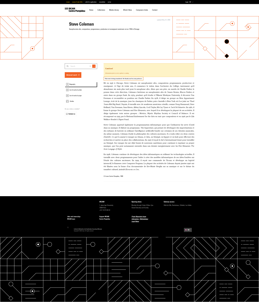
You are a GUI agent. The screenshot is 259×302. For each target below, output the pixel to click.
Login (186, 2)
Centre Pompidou (104, 219)
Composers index (142, 10)
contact (154, 10)
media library (114, 10)
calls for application (91, 2)
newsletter (102, 2)
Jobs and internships (74, 217)
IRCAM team (71, 219)
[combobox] (81, 66)
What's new (127, 10)
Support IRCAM (104, 217)
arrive (109, 2)
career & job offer (77, 2)
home (91, 10)
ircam (68, 2)
